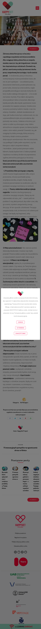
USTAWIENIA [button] (20, 328)
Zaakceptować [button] (20, 333)
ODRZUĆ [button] (20, 322)
